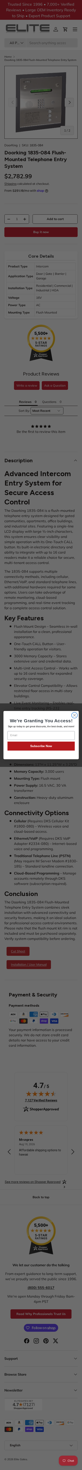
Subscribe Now (41, 746)
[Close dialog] (74, 715)
